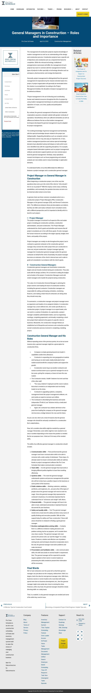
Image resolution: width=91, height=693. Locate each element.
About (25, 622)
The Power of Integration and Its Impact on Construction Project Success (81, 73)
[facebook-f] (78, 631)
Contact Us (62, 620)
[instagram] (82, 635)
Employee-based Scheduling (44, 664)
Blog (24, 620)
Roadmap (62, 622)
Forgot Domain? (63, 643)
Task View (44, 675)
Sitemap (61, 625)
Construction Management (63, 41)
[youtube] (78, 639)
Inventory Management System (45, 622)
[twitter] (78, 635)
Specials (43, 683)
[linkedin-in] (82, 631)
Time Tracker (45, 627)
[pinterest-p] (82, 639)
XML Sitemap (63, 627)
